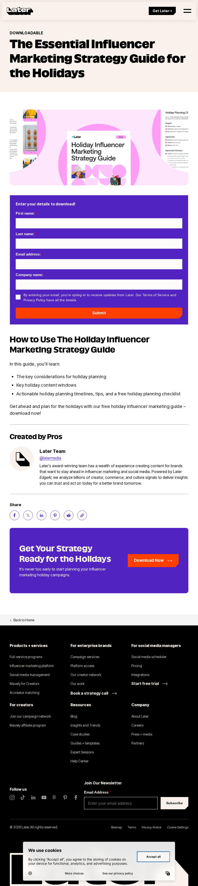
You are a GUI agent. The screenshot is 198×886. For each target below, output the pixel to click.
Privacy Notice (151, 827)
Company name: (31, 275)
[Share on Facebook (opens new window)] (14, 515)
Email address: (29, 254)
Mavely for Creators (24, 684)
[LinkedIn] (33, 797)
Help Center (80, 761)
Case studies (80, 734)
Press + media (141, 734)
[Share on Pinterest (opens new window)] (55, 515)
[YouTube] (44, 797)
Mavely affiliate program (28, 725)
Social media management (30, 675)
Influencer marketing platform (32, 666)
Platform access (82, 666)
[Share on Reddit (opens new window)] (68, 515)
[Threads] (54, 797)
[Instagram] (12, 797)
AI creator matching (24, 693)
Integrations (140, 675)
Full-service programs (26, 657)
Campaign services (85, 657)
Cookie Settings (177, 827)
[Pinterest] (65, 797)
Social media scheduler (149, 657)
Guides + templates (85, 743)
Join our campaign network (30, 716)
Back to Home (24, 620)
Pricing (136, 666)
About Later (140, 716)
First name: (26, 213)
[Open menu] (187, 11)
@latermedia (50, 458)
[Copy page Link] (82, 515)
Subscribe (174, 803)
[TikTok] (22, 797)
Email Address (97, 792)
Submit (99, 313)
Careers (137, 725)
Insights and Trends (85, 725)
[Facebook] (75, 797)
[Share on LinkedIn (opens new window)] (41, 515)
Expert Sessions (82, 752)
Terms (132, 827)
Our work (78, 684)
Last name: (26, 234)
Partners (137, 743)
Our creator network (86, 675)
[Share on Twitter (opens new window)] (28, 515)
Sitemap (116, 827)
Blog (74, 716)
